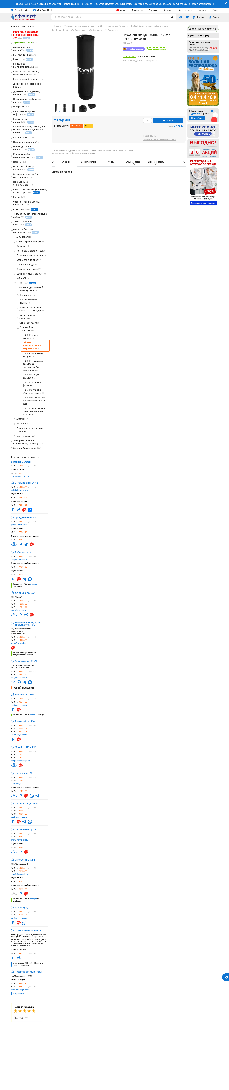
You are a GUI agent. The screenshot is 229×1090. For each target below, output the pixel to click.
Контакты (168, 10)
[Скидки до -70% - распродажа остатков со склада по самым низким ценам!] (203, 182)
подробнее (18, 993)
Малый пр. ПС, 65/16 (25, 747)
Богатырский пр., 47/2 (26, 483)
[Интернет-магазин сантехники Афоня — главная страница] (23, 19)
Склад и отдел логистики (28, 930)
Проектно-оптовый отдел (28, 972)
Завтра (169, 120)
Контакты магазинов (25, 457)
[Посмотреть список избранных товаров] (187, 17)
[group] (86, 67)
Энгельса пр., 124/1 (25, 860)
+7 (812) (23, 466)
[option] (66, 163)
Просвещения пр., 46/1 (27, 829)
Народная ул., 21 (23, 773)
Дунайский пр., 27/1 (25, 593)
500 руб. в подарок (134, 49)
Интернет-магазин (21, 462)
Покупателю (137, 10)
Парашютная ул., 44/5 (26, 803)
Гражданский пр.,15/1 (26, 517)
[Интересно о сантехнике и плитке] (203, 131)
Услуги (201, 10)
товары (33, 584)
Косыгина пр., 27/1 (24, 694)
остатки (33, 715)
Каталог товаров (22, 26)
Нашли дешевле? (150, 136)
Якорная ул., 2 (22, 907)
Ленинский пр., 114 (25, 721)
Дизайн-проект (202, 29)
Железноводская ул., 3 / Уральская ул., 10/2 (27, 623)
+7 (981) (19, 473)
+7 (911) (19, 505)
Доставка (153, 10)
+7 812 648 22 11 (44, 10)
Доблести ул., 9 (23, 552)
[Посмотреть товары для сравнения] (180, 17)
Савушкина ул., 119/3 (26, 661)
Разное (215, 10)
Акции (122, 10)
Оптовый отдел (185, 10)
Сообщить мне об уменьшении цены (159, 139)
